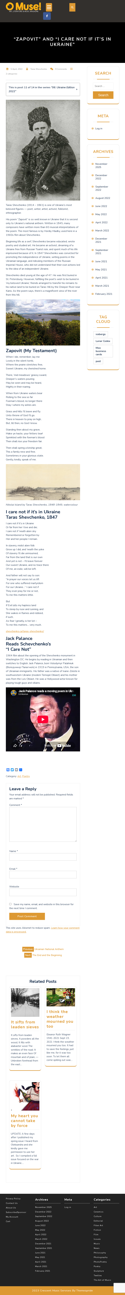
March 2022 (102, 230)
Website (14, 886)
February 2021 (103, 294)
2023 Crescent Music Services (51, 1290)
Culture (97, 1216)
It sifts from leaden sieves (25, 1024)
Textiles (98, 1275)
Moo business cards (101, 351)
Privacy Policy (13, 1198)
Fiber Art (98, 1225)
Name (13, 851)
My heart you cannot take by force (24, 1120)
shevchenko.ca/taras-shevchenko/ (25, 631)
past (98, 361)
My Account (12, 1217)
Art (19, 776)
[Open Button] (49, 7)
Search (103, 95)
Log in (98, 128)
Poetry (26, 776)
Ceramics (99, 1211)
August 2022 (102, 198)
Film (96, 1234)
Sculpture (99, 1271)
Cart (8, 1221)
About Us (11, 1207)
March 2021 (102, 285)
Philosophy (100, 1252)
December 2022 (43, 1211)
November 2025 (43, 1207)
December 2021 (43, 1243)
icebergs (101, 334)
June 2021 (101, 261)
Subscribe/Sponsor (16, 1212)
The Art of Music (102, 1280)
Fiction (97, 1230)
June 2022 (101, 206)
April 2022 (101, 222)
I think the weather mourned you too (60, 1019)
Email (13, 869)
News (97, 1248)
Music (97, 1243)
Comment (15, 805)
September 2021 (43, 1248)
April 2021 (101, 277)
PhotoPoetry (100, 1262)
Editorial (98, 1221)
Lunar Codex (103, 341)
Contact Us (12, 1203)
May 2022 (101, 214)
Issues (97, 1239)
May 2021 (101, 269)
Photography (101, 1257)
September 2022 (43, 1216)
